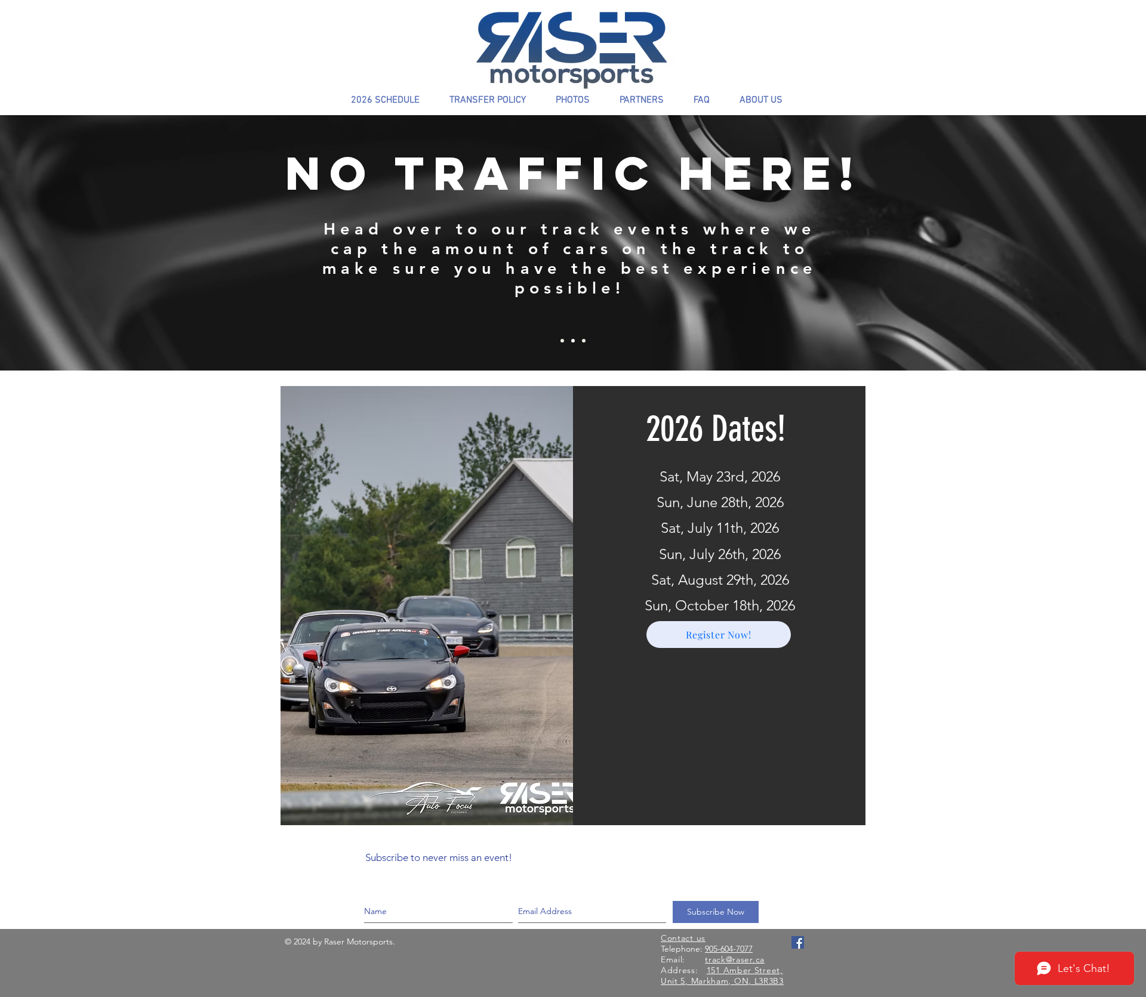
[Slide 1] (573, 340)
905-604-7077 (729, 948)
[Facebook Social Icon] (797, 942)
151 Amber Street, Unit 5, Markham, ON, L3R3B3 (722, 975)
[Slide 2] (584, 340)
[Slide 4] (562, 340)
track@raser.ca (735, 959)
